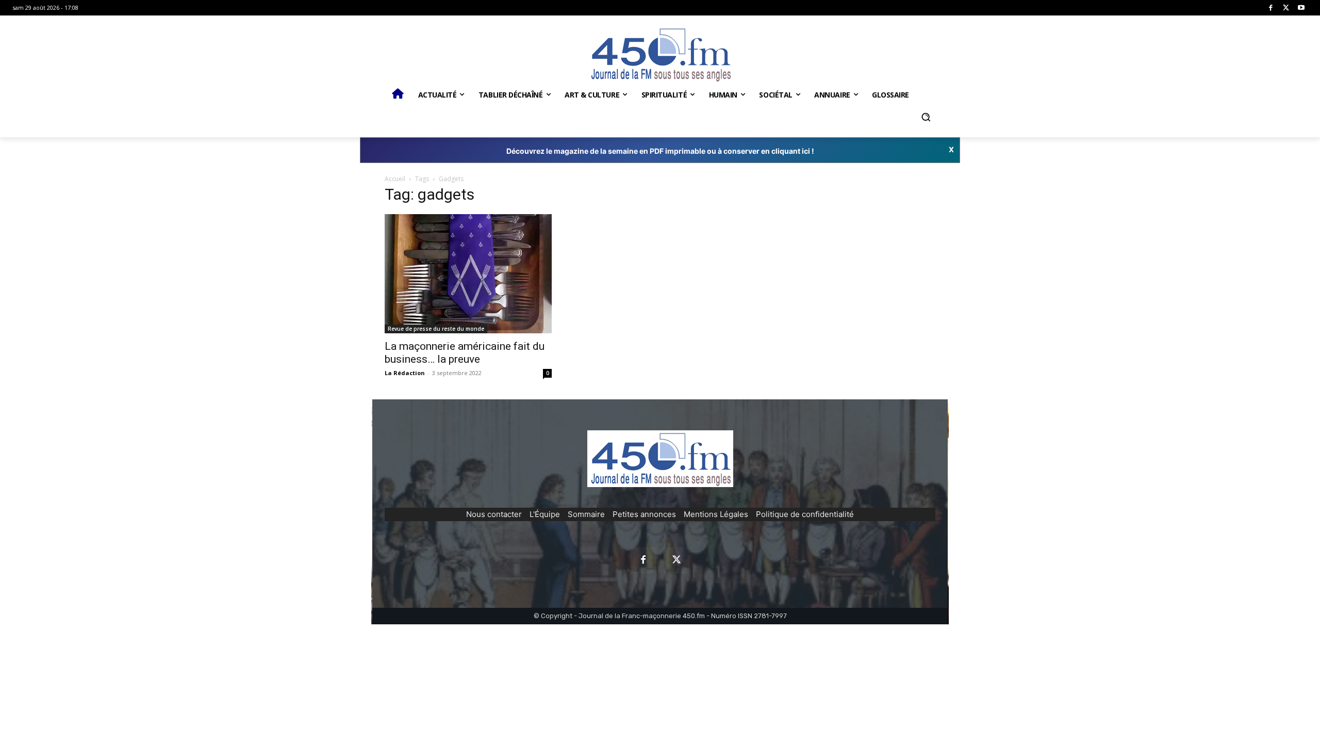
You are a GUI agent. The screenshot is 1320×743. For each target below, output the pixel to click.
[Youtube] (1301, 8)
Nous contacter (494, 514)
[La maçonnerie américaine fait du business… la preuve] (468, 273)
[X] (1286, 8)
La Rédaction (405, 373)
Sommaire (586, 514)
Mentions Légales (716, 514)
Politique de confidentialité (805, 514)
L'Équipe (545, 514)
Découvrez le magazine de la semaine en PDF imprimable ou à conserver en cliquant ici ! (660, 151)
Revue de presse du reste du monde (436, 328)
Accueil (395, 178)
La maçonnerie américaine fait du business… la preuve (464, 352)
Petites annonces (644, 514)
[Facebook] (1270, 8)
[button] (925, 117)
